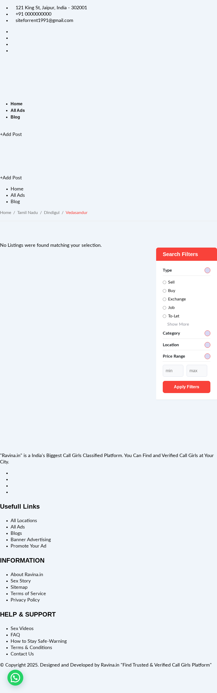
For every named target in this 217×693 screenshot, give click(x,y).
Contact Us (22, 654)
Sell (171, 282)
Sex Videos (22, 628)
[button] (15, 678)
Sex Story (21, 581)
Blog (15, 117)
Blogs (16, 533)
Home (16, 104)
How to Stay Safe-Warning (39, 641)
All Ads (18, 110)
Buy (171, 291)
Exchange (177, 299)
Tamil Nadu (27, 213)
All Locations (24, 520)
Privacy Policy (25, 600)
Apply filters (186, 387)
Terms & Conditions (31, 647)
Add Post (12, 134)
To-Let (173, 316)
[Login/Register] (2, 128)
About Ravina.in (27, 574)
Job (171, 308)
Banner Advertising (31, 539)
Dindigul (52, 213)
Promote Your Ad (28, 546)
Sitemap (19, 587)
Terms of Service (28, 593)
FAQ (15, 635)
